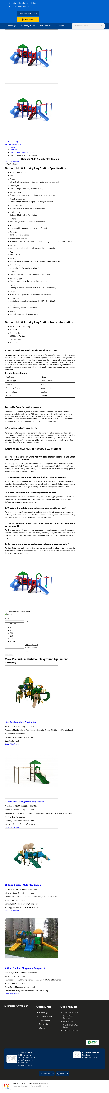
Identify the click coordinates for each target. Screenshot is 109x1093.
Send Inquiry (29, 19)
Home (12, 147)
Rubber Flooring (68, 1021)
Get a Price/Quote (12, 161)
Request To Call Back (13, 144)
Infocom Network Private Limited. (39, 1086)
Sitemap (42, 1028)
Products (13, 149)
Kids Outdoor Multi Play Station (21, 722)
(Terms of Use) (43, 1084)
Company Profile (28, 26)
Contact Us (61, 26)
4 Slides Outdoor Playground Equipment (25, 968)
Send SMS (64, 1073)
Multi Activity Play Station (71, 1030)
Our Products (45, 26)
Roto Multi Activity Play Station (70, 1026)
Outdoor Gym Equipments (71, 1012)
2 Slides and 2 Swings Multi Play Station (24, 801)
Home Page (11, 26)
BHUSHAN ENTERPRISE (22, 4)
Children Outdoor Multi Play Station (23, 885)
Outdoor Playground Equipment (23, 152)
